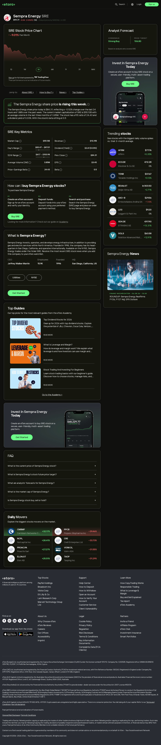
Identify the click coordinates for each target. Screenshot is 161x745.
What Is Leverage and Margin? (57, 345)
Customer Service (87, 605)
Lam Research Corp (47, 598)
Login (139, 4)
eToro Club (125, 629)
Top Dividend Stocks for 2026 (57, 319)
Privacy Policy (85, 625)
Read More (48, 335)
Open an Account (87, 594)
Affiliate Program (128, 625)
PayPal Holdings (45, 583)
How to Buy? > (46, 92)
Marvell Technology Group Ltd (50, 603)
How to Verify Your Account (88, 599)
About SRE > (28, 92)
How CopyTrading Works (132, 583)
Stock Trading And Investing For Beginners (63, 370)
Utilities (16, 277)
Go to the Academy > (52, 395)
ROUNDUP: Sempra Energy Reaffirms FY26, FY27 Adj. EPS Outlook (127, 298)
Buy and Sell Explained (130, 597)
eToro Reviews (44, 625)
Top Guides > (78, 92)
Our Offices (43, 633)
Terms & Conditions (88, 636)
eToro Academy (127, 605)
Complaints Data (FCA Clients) (89, 648)
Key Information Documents (86, 641)
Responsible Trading (129, 587)
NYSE (34, 277)
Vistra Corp (43, 590)
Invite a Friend (127, 621)
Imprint (41, 640)
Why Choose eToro (47, 621)
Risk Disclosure (86, 633)
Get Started (18, 293)
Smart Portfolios (128, 636)
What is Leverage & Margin (129, 592)
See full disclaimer (18, 704)
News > (62, 92)
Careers (41, 629)
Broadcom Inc (44, 587)
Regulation (84, 629)
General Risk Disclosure (11, 715)
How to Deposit (86, 587)
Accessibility (44, 636)
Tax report (125, 601)
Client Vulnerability (88, 609)
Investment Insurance (130, 633)
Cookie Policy (85, 621)
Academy (63, 222)
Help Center (85, 583)
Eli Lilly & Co (44, 594)
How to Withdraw (87, 590)
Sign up (152, 4)
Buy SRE (130, 84)
